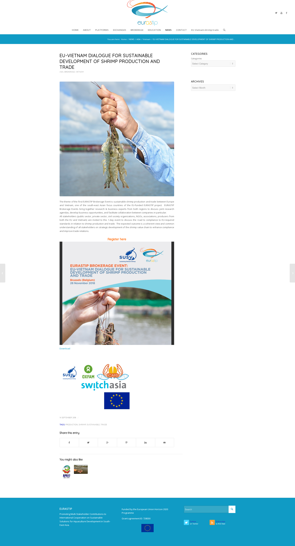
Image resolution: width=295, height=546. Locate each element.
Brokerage (69, 72)
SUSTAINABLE (93, 424)
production (71, 424)
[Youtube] (281, 12)
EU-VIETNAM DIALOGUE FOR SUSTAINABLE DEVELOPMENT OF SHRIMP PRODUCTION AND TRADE (110, 61)
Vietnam (147, 39)
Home (124, 39)
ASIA (139, 39)
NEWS (131, 39)
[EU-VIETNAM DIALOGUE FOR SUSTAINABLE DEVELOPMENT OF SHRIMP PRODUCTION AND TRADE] (117, 139)
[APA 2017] (66, 471)
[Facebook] (286, 12)
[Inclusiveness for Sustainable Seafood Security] (81, 469)
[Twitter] (276, 12)
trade (104, 424)
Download (65, 348)
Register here (117, 239)
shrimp (82, 424)
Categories (196, 58)
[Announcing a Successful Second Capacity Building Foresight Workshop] (2, 273)
